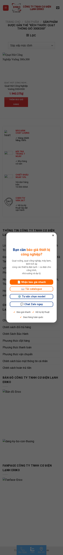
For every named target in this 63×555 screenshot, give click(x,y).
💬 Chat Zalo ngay (31, 304)
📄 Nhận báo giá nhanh (31, 282)
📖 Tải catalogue (31, 289)
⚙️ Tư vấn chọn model (31, 296)
